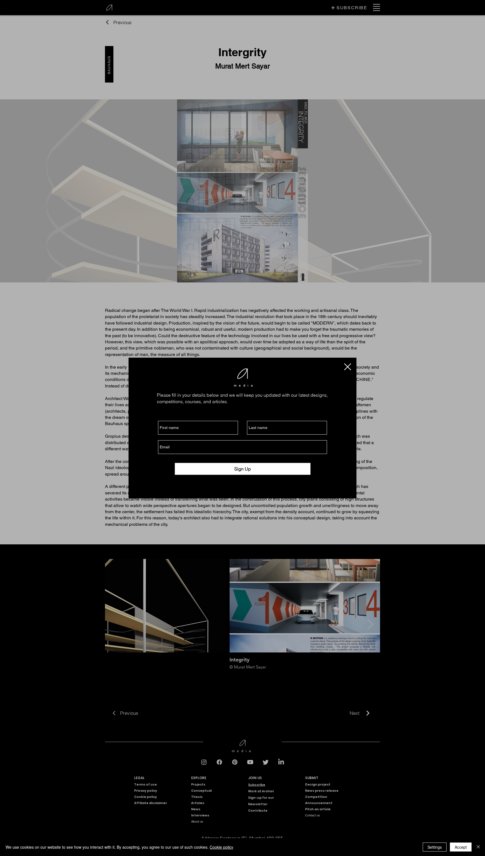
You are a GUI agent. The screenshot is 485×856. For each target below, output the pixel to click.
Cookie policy (221, 847)
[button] (347, 366)
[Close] (478, 847)
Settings (434, 847)
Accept (461, 847)
